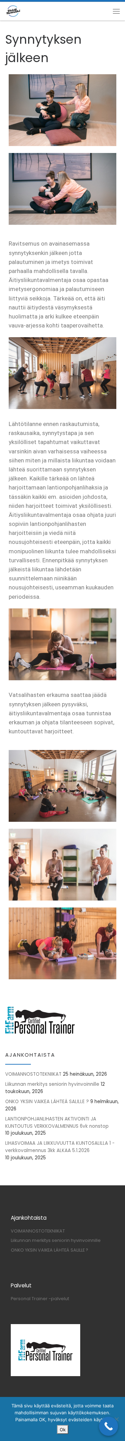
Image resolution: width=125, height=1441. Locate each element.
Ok (63, 1429)
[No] (116, 1419)
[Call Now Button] (108, 1426)
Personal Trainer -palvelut (40, 1299)
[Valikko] (116, 11)
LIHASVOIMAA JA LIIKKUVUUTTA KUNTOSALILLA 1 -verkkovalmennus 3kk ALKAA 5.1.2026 (60, 1147)
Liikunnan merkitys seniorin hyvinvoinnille (52, 1084)
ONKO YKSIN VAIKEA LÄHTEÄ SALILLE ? (47, 1101)
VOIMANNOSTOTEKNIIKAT (33, 1074)
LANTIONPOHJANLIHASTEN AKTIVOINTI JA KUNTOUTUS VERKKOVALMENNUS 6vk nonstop (57, 1122)
